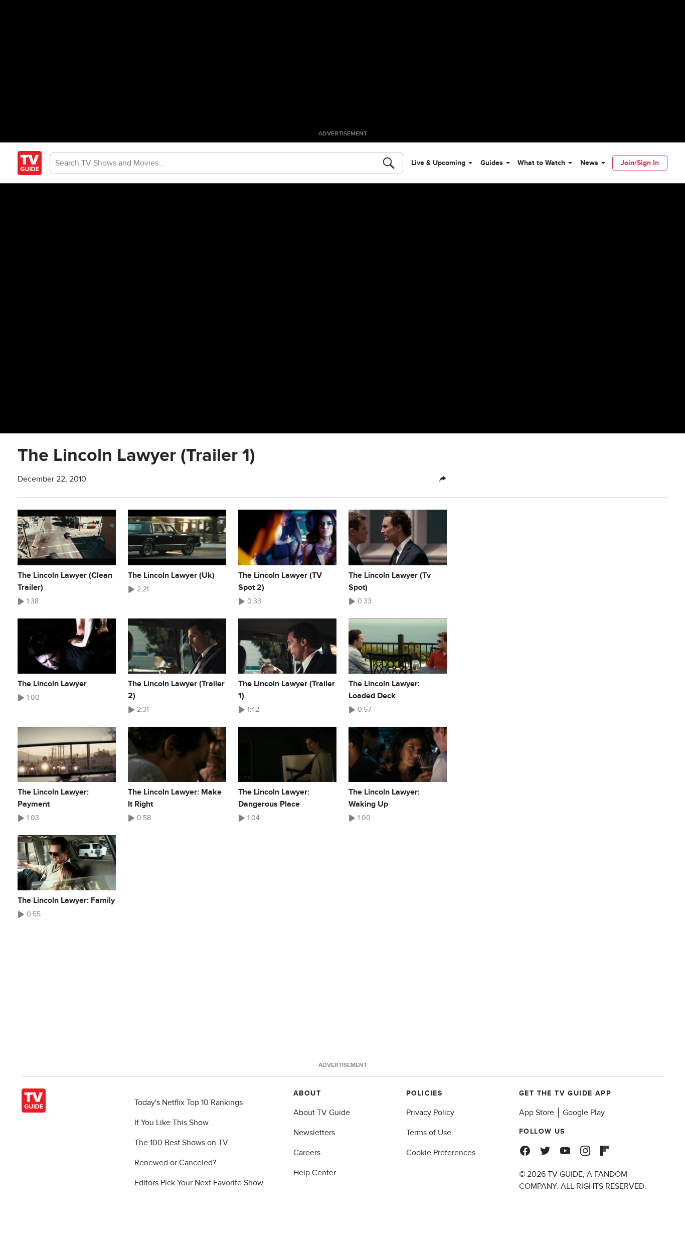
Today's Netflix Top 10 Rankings (188, 1103)
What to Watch (541, 163)
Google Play (584, 1113)
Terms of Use (428, 1133)
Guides (491, 163)
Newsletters (314, 1133)
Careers (306, 1153)
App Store (536, 1113)
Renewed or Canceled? (175, 1163)
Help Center (314, 1173)
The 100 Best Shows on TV (181, 1143)
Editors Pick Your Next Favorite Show (198, 1183)
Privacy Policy (430, 1113)
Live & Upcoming (438, 163)
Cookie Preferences (440, 1153)
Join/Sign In (640, 163)
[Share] (443, 479)
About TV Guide (321, 1113)
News (589, 163)
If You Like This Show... (174, 1123)
